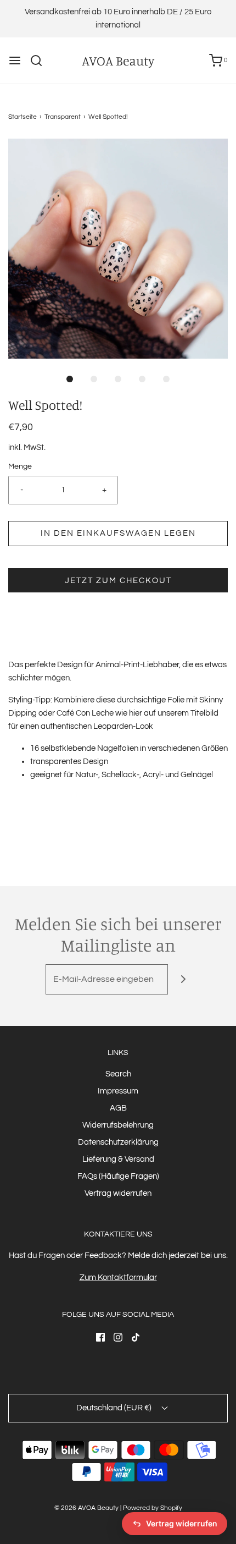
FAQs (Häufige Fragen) (118, 1176)
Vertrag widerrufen (118, 1193)
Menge (20, 466)
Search (118, 1074)
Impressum (118, 1091)
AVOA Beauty (118, 61)
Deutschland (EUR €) (114, 1408)
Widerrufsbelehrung (118, 1125)
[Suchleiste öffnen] (40, 60)
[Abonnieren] (183, 979)
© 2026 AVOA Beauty (86, 1508)
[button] (118, 249)
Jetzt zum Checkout (118, 580)
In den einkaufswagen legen (118, 533)
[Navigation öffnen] (15, 60)
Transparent (62, 116)
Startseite (22, 116)
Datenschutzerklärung (118, 1142)
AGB (118, 1108)
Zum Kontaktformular (118, 1277)
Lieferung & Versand (118, 1159)
